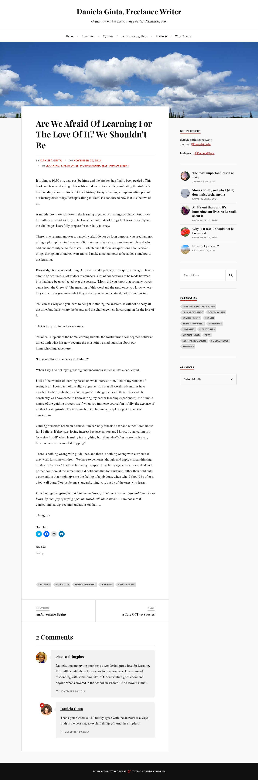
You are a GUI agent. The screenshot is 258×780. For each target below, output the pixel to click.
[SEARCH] (231, 275)
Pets (207, 335)
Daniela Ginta (51, 160)
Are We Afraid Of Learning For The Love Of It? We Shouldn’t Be (94, 134)
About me (88, 36)
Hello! (69, 36)
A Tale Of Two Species (138, 614)
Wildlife (188, 346)
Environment (191, 318)
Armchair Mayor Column (199, 306)
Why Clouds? (183, 36)
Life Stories (70, 165)
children (44, 584)
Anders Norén (155, 771)
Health (209, 318)
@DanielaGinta (201, 144)
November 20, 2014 (88, 160)
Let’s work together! (134, 36)
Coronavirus (216, 312)
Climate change (193, 312)
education (62, 584)
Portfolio (161, 36)
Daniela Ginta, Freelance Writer (129, 11)
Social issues (220, 340)
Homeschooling (193, 323)
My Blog (108, 36)
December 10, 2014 (77, 732)
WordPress (118, 771)
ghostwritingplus (70, 656)
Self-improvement (115, 165)
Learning (53, 165)
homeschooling (85, 584)
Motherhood (90, 165)
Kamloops (215, 323)
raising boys (126, 584)
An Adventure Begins (51, 614)
